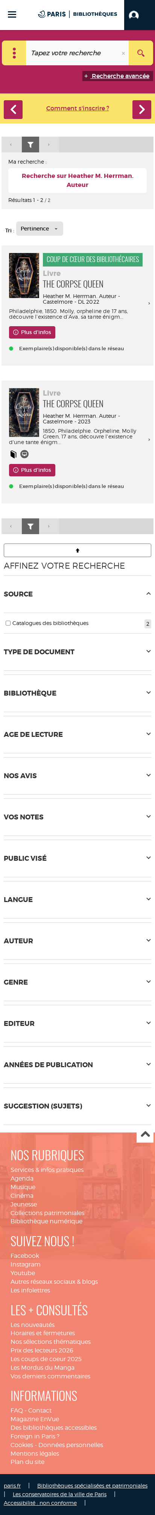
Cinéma (22, 1195)
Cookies (22, 1445)
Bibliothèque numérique (46, 1221)
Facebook (25, 1255)
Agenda (22, 1178)
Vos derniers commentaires (50, 1376)
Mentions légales (35, 1453)
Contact (40, 1410)
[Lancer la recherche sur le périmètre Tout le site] (141, 53)
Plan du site (27, 1461)
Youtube (23, 1273)
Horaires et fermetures (43, 1333)
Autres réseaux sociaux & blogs (54, 1281)
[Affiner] (30, 145)
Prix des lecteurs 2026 (42, 1350)
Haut (145, 1134)
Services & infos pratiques (47, 1169)
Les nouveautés (33, 1324)
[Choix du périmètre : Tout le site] (14, 53)
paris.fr (12, 1485)
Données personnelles (70, 1445)
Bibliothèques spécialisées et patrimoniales (92, 1485)
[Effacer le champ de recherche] (124, 53)
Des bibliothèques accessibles (54, 1427)
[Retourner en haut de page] (77, 550)
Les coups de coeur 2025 (46, 1359)
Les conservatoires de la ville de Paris (59, 1494)
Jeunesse (24, 1204)
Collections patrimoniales (47, 1213)
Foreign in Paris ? (35, 1436)
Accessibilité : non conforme (40, 1503)
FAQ (17, 1410)
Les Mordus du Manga (42, 1367)
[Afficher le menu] (12, 14)
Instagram (26, 1264)
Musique (23, 1187)
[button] (139, 15)
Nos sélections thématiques (51, 1341)
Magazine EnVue (35, 1419)
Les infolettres (30, 1290)
